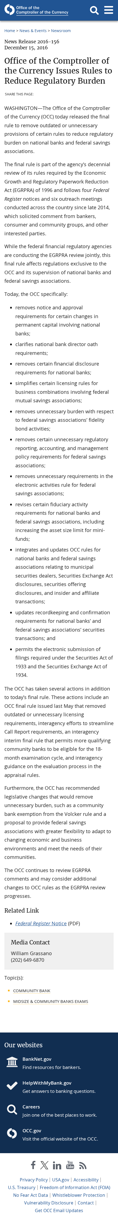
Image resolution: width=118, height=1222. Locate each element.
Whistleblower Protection (78, 1195)
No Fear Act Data (30, 1195)
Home (9, 30)
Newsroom (61, 30)
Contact (86, 1203)
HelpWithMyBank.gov (47, 1083)
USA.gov (60, 1180)
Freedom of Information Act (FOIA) (75, 1187)
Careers (31, 1107)
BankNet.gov (37, 1059)
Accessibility (86, 1180)
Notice (41, 923)
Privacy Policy (34, 1180)
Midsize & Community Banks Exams (50, 1001)
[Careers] (14, 1110)
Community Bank (31, 990)
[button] (94, 10)
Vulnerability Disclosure (48, 1203)
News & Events (33, 30)
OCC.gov (32, 1130)
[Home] (14, 1086)
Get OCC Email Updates (59, 1210)
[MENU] (109, 10)
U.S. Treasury (21, 1187)
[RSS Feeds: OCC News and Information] (83, 1166)
